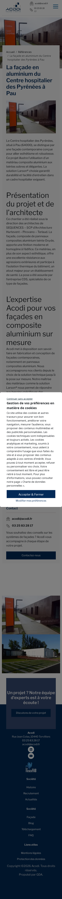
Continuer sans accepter (20, 398)
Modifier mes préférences (31, 500)
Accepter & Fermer (31, 494)
